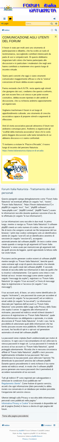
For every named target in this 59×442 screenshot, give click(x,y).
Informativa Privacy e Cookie (15, 403)
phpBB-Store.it (36, 436)
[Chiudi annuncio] (56, 36)
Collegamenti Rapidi (5, 19)
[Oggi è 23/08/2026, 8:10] (52, 30)
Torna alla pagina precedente (15, 416)
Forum (11, 19)
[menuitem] (56, 30)
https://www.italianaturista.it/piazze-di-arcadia (22, 150)
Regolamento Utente (11, 383)
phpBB (21, 430)
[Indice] (29, 8)
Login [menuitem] (55, 19)
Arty (20, 433)
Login (6, 23)
